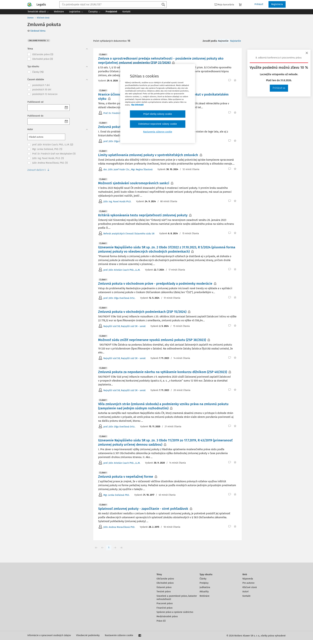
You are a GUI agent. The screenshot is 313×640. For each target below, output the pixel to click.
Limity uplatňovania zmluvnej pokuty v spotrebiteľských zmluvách (148, 155)
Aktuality (204, 591)
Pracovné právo (164, 603)
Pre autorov (248, 583)
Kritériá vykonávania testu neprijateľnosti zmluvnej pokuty (142, 215)
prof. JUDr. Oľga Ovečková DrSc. (119, 141)
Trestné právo (163, 591)
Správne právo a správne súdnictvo (174, 612)
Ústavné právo (163, 587)
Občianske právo (165, 578)
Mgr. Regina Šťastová (142, 169)
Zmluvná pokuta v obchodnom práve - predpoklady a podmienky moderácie (155, 283)
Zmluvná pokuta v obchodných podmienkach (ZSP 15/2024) (142, 312)
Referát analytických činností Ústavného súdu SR (128, 233)
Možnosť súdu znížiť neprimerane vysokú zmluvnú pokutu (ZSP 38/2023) (152, 340)
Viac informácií (137, 105)
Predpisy (204, 583)
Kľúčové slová (43, 18)
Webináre (204, 596)
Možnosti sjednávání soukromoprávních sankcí (133, 183)
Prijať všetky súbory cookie (157, 114)
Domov (30, 18)
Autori (245, 591)
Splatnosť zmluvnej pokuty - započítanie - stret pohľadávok (143, 509)
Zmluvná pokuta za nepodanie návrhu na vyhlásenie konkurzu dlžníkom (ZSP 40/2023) (162, 372)
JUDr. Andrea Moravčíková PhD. (119, 527)
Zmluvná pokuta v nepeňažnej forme (125, 477)
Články (203, 578)
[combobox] (113, 4)
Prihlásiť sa (279, 88)
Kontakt (246, 596)
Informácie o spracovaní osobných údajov (49, 635)
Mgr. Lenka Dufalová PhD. (116, 495)
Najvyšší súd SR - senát (133, 326)
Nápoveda (247, 578)
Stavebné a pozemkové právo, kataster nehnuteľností (176, 598)
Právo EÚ (161, 620)
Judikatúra (205, 587)
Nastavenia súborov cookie (157, 131)
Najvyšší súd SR (111, 326)
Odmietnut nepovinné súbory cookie (157, 124)
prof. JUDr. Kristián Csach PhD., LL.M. (121, 270)
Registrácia (277, 4)
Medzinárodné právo (167, 616)
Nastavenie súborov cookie (119, 635)
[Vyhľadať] (163, 4)
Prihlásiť (258, 4)
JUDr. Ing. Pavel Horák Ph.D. (117, 201)
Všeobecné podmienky (88, 635)
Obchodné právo (165, 583)
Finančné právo (164, 607)
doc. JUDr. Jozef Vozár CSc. (116, 169)
